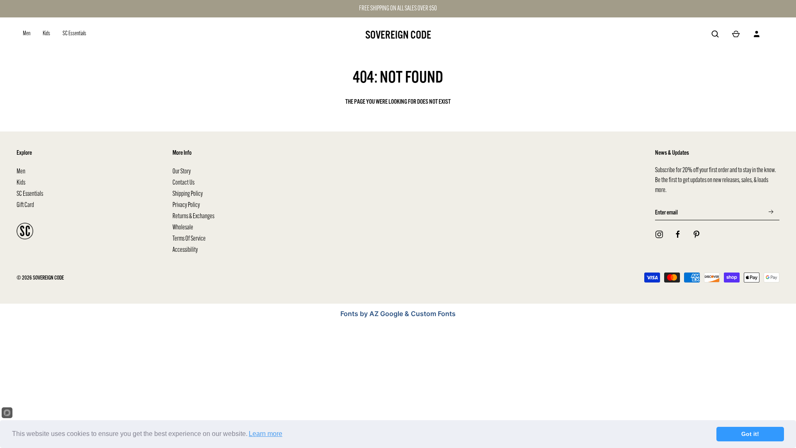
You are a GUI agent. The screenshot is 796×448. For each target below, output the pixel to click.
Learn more (265, 433)
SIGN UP (490, 215)
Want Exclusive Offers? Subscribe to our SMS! (490, 236)
